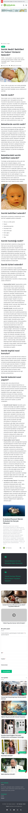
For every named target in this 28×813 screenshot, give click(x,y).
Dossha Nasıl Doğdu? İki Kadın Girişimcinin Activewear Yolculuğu (12, 736)
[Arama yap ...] (26, 5)
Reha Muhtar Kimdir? (8, 774)
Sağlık (8, 43)
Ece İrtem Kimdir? (7, 1)
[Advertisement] (14, 28)
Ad (2, 652)
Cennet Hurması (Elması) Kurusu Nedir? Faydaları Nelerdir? (13, 578)
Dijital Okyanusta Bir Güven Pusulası (13, 717)
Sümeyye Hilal (5, 65)
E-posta (3, 658)
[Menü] (2, 5)
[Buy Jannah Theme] (14, 10)
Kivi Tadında (19, 804)
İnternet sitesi (4, 664)
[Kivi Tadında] (9, 5)
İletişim (2, 798)
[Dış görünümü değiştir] (23, 5)
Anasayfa (4, 43)
